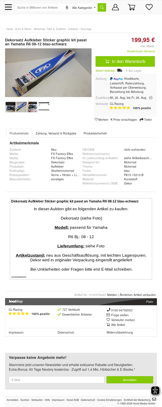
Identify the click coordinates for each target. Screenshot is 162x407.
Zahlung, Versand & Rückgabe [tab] (56, 133)
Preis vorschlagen (125, 119)
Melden (112, 295)
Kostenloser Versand (141, 51)
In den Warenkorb (128, 61)
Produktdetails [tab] (18, 133)
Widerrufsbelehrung (120, 332)
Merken (103, 119)
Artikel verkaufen (138, 295)
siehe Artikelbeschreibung (141, 158)
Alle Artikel (118, 325)
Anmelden (129, 380)
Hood (9, 29)
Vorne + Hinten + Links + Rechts (72, 175)
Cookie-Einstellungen (109, 400)
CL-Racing (15, 309)
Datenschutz (66, 332)
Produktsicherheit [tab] (95, 133)
